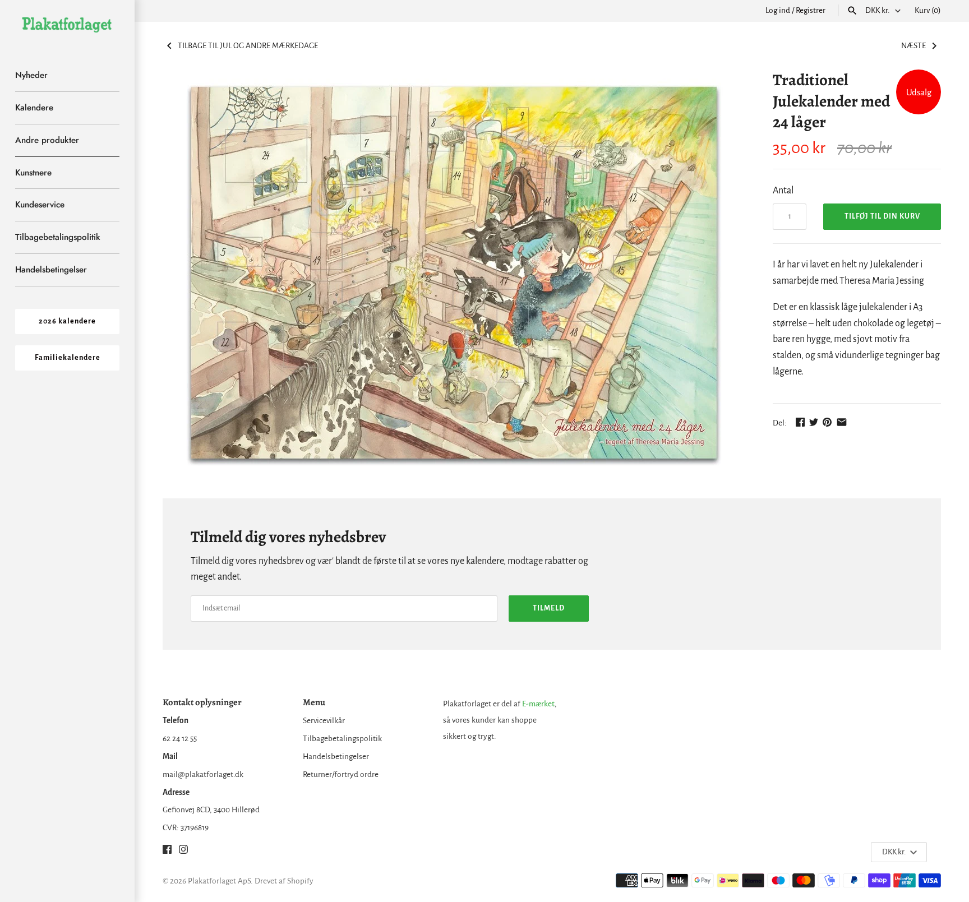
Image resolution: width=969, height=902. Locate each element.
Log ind (777, 10)
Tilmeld (549, 608)
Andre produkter (47, 140)
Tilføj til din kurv (882, 216)
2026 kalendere (67, 321)
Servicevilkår (324, 720)
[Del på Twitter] (813, 422)
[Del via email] (841, 422)
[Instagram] (183, 852)
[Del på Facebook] (800, 422)
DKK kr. (877, 10)
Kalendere (34, 107)
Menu (314, 702)
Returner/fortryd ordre (341, 774)
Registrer (810, 10)
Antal (783, 191)
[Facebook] (167, 852)
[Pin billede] (827, 422)
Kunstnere (33, 172)
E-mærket (538, 704)
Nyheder (31, 75)
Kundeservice (39, 204)
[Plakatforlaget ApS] (67, 24)
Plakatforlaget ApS (219, 881)
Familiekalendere (67, 358)
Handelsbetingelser (51, 269)
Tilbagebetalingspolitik (57, 237)
